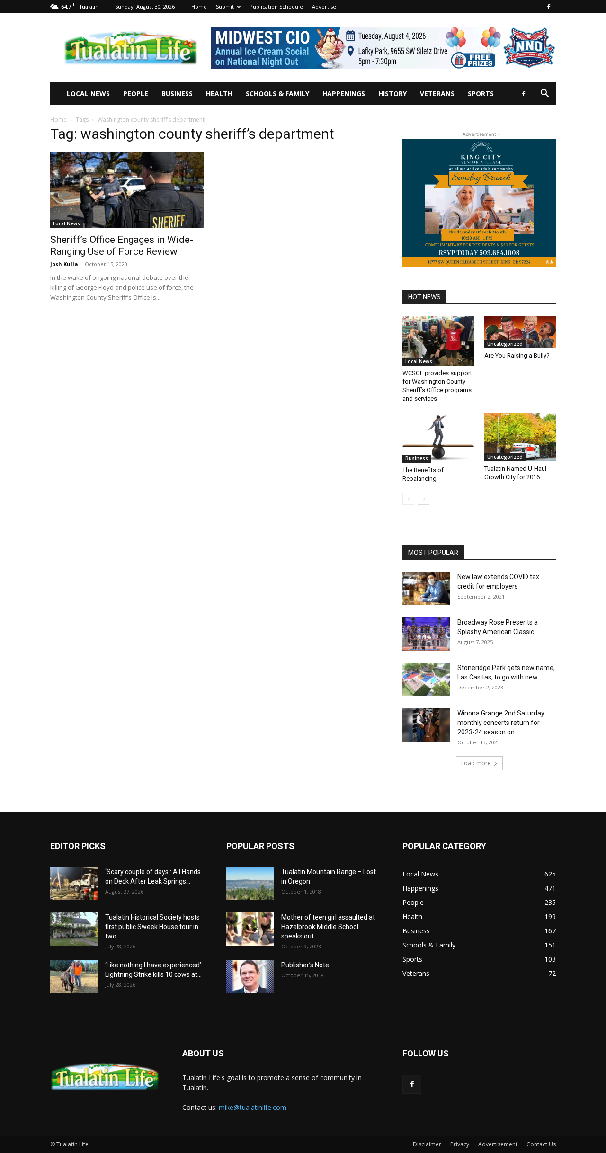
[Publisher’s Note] (250, 976)
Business (177, 93)
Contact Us (541, 1144)
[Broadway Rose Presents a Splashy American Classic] (426, 634)
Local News (88, 93)
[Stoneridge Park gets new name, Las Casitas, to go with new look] (426, 679)
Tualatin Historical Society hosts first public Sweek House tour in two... (152, 926)
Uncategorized (505, 343)
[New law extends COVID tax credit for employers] (426, 588)
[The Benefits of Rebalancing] (438, 438)
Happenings (343, 93)
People (135, 93)
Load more (476, 763)
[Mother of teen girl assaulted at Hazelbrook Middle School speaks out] (250, 929)
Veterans (437, 93)
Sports (481, 93)
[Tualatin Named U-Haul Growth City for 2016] (520, 437)
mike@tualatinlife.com (252, 1107)
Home (199, 6)
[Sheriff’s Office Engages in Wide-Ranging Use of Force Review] (127, 190)
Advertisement (497, 1144)
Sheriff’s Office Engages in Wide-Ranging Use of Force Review (121, 245)
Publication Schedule (276, 6)
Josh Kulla (64, 264)
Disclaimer (427, 1144)
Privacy (459, 1144)
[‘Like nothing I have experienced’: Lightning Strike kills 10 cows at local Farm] (74, 976)
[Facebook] (549, 6)
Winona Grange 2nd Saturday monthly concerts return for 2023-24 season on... (500, 722)
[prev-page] (408, 499)
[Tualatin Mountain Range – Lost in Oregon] (250, 883)
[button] (544, 94)
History (392, 93)
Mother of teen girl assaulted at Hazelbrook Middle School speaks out (328, 926)
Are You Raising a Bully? (517, 355)
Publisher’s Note (305, 965)
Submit (225, 6)
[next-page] (423, 499)
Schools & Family (277, 93)
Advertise (324, 6)
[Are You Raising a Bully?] (520, 332)
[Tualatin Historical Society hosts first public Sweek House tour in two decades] (74, 929)
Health (219, 93)
